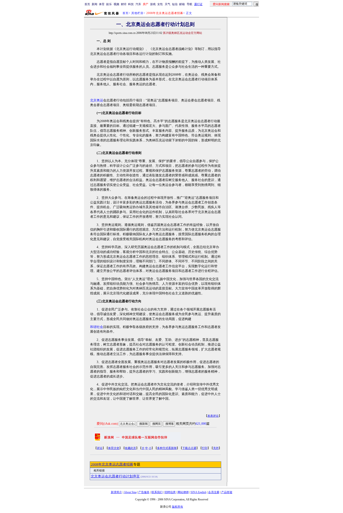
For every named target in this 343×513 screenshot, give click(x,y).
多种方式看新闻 (167, 448)
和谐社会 (96, 327)
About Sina (130, 492)
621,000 (201, 423)
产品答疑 (226, 492)
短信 (175, 4)
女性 (160, 4)
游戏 (153, 4)
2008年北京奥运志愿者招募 (112, 464)
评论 (99, 448)
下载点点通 (189, 448)
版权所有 (177, 506)
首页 (87, 4)
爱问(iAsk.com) (107, 423)
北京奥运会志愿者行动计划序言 (115, 476)
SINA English (198, 492)
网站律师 (183, 492)
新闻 (94, 4)
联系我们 (157, 492)
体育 (102, 4)
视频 (116, 4)
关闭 (216, 448)
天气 (167, 4)
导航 (189, 4)
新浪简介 (116, 492)
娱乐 (109, 4)
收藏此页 (130, 448)
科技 (131, 4)
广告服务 (144, 492)
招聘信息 (170, 492)
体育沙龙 (113, 448)
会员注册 (213, 492)
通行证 (198, 4)
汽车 (138, 4)
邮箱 (182, 4)
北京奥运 (96, 100)
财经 (123, 4)
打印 (204, 448)
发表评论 (213, 415)
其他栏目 (137, 13)
